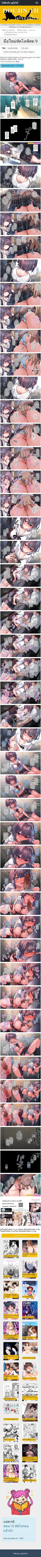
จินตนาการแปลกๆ (9, 1439)
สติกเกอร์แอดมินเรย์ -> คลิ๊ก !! (14, 1538)
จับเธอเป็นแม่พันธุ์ (27, 1297)
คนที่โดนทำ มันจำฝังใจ (10, 1256)
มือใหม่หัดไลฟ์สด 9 (21, 41)
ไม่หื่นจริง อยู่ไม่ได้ (10, 2)
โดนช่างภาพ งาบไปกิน (29, 1378)
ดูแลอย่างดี (7, 1276)
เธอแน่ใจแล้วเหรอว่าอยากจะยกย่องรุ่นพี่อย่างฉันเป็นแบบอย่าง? (29, 1459)
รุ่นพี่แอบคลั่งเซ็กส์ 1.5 (28, 1419)
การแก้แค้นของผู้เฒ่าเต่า (11, 1419)
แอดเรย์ (9, 1521)
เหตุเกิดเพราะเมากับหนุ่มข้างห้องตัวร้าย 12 (11, 1316)
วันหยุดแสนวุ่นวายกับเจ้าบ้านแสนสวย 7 (10, 1336)
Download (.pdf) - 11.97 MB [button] (12, 66)
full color (25, 48)
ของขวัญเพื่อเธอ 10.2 (28, 1439)
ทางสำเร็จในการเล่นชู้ (28, 1358)
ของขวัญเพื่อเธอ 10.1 (10, 1399)
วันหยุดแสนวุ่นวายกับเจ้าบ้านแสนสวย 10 (10, 1479)
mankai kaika (13, 48)
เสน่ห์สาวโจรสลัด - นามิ (29, 1337)
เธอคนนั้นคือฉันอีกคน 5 (29, 1480)
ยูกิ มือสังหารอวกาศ (28, 1317)
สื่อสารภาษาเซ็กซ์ (9, 1460)
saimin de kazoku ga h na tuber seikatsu (19, 52)
